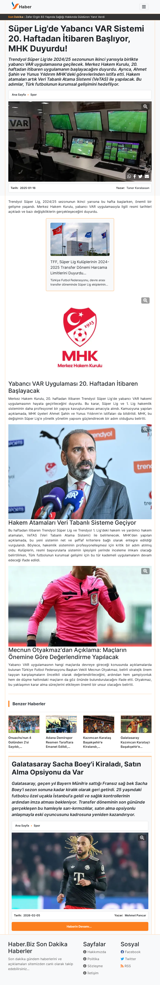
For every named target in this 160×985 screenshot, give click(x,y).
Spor (33, 94)
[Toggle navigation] (144, 7)
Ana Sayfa (19, 94)
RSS (127, 966)
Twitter (130, 959)
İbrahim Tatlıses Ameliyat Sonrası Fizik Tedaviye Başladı (61, 16)
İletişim (92, 973)
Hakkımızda (96, 952)
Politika (92, 959)
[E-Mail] (147, 176)
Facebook (132, 952)
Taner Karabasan (137, 188)
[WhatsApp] (129, 176)
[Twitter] (140, 176)
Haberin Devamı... (79, 926)
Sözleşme (94, 966)
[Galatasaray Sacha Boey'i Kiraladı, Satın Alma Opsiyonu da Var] (80, 871)
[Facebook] (134, 176)
